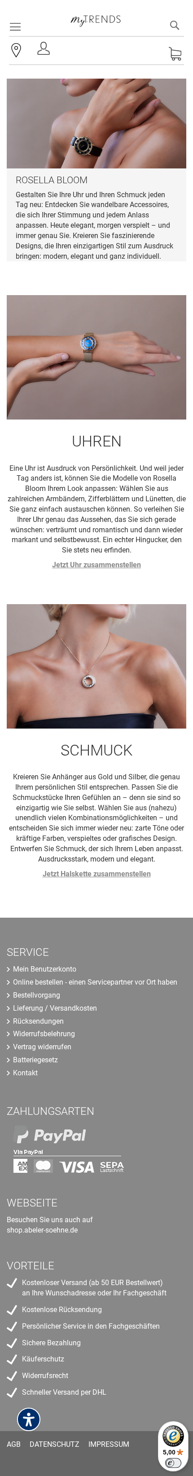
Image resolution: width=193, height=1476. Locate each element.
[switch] (173, 1463)
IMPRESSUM (108, 1444)
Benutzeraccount (44, 51)
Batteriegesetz (35, 1060)
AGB (14, 1444)
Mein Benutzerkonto (44, 969)
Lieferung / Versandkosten (55, 1008)
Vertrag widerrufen (42, 1047)
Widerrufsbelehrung (44, 1034)
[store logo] (96, 18)
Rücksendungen (38, 1021)
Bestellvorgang (36, 995)
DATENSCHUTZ (54, 1444)
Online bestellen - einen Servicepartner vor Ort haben (95, 982)
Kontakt (25, 1073)
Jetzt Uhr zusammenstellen (96, 565)
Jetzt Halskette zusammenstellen (97, 874)
